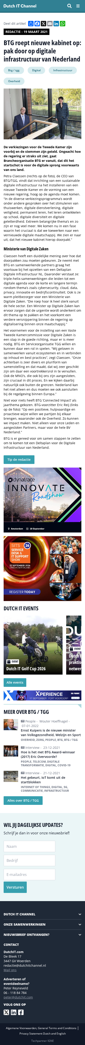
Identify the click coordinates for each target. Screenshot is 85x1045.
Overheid (14, 81)
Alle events (15, 682)
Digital (36, 70)
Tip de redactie (19, 459)
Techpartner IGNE (42, 1041)
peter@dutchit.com (18, 997)
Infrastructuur (62, 70)
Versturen (15, 887)
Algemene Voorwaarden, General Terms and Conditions (41, 1028)
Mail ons (10, 970)
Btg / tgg (13, 70)
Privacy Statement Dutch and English (42, 1033)
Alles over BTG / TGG (23, 800)
